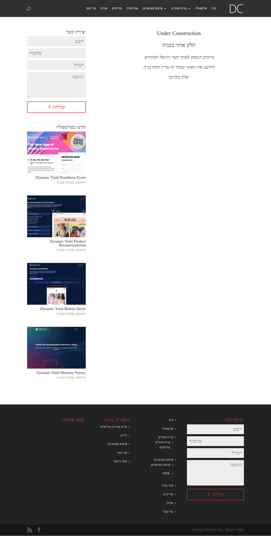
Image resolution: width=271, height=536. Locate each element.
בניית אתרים (179, 8)
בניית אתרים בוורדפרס (114, 426)
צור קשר (91, 8)
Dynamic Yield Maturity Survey (61, 372)
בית (214, 8)
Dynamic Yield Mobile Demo (63, 309)
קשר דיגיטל (120, 461)
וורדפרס (81, 182)
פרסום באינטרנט (153, 8)
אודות (103, 8)
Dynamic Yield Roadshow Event (61, 177)
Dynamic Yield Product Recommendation (68, 243)
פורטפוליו (201, 8)
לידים (123, 435)
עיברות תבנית (65, 182)
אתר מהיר (132, 8)
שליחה (59, 107)
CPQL (166, 473)
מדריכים (117, 8)
